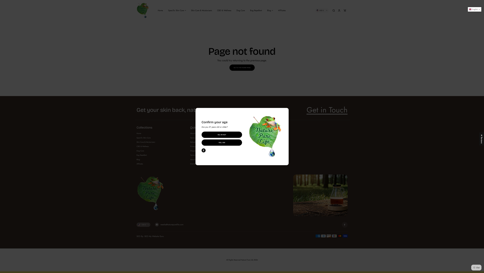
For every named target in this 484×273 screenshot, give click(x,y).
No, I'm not (222, 134)
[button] (474, 9)
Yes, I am (222, 142)
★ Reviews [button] (481, 138)
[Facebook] (204, 150)
